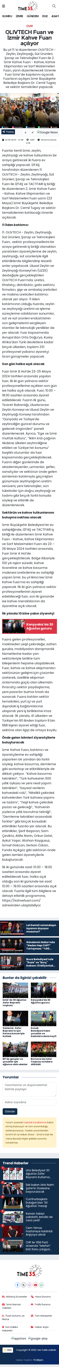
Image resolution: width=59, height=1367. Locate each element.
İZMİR (19, 16)
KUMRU (7, 16)
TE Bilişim (38, 1360)
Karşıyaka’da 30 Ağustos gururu (40, 1001)
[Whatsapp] (41, 1284)
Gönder (10, 1111)
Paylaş (10, 131)
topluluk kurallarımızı (35, 1122)
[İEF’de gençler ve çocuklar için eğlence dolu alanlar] (15, 1049)
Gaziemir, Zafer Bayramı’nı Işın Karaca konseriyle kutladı (14, 1032)
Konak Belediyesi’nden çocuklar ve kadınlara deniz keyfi (43, 1032)
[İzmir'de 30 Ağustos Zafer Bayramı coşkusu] (15, 990)
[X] (23, 1284)
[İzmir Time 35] (28, 6)
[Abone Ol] (47, 132)
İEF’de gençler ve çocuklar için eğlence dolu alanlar (15, 1061)
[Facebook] (17, 1284)
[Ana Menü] (3, 6)
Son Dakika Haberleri (10, 1328)
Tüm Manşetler (43, 1315)
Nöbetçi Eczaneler (16, 1296)
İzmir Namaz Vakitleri (11, 1306)
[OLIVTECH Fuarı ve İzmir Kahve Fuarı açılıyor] (29, 110)
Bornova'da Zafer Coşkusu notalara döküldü (41, 1061)
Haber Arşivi (41, 1327)
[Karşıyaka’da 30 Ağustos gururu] (43, 990)
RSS (9, 1350)
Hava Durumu (43, 1296)
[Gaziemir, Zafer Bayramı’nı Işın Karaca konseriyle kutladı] (15, 1018)
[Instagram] (29, 1284)
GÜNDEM (33, 16)
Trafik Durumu (43, 1304)
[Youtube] (35, 1284)
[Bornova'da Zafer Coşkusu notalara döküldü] (43, 1049)
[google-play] (38, 1339)
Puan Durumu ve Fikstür (13, 1317)
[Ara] (54, 6)
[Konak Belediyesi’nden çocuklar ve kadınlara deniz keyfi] (43, 1018)
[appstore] (19, 1339)
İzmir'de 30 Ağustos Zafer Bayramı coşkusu (14, 1002)
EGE (45, 16)
